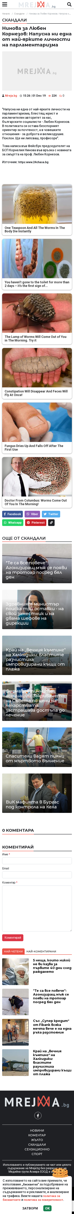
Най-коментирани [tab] (41, 951)
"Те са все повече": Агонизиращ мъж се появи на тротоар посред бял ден (36, 570)
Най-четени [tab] (13, 951)
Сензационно (37, 1149)
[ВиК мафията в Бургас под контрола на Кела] (37, 793)
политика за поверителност (43, 1200)
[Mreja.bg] (37, 1101)
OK (47, 1208)
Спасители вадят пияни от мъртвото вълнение (35, 758)
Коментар (9, 882)
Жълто (37, 1140)
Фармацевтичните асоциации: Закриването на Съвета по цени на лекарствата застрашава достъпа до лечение (35, 703)
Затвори (30, 1208)
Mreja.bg (11, 95)
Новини (37, 1130)
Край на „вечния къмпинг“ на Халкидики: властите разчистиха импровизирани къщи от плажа (36, 659)
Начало (6, 13)
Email (5, 868)
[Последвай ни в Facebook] (37, 1115)
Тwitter (53, 514)
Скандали (19, 13)
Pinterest (38, 522)
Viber (34, 514)
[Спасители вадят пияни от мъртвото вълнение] (37, 747)
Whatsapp (15, 522)
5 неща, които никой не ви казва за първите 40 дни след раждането (52, 966)
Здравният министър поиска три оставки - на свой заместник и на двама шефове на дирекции (35, 614)
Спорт (37, 1154)
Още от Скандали (24, 538)
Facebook (14, 514)
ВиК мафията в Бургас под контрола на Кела (32, 804)
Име (6, 854)
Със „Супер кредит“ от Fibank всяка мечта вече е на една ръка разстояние (52, 1026)
